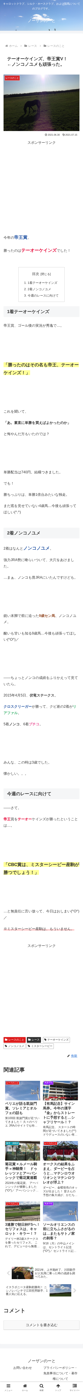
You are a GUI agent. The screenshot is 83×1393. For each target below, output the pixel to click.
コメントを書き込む (42, 1325)
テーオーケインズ (58, 1039)
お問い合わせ (22, 1367)
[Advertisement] (41, 187)
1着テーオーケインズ (42, 282)
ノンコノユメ (16, 1046)
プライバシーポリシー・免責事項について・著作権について (60, 1373)
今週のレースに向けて (43, 295)
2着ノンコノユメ (39, 289)
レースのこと (16, 1039)
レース (36, 1039)
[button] (74, 892)
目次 (35, 274)
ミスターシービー (41, 1046)
